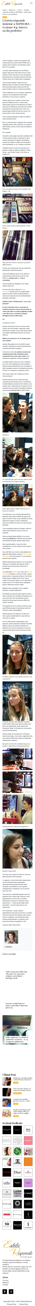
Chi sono (5, 1280)
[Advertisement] (17, 46)
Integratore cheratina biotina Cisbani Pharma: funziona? (22, 1079)
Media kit (6, 1283)
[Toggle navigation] (31, 3)
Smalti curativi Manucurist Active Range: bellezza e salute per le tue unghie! (21, 1111)
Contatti (5, 1285)
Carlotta (8, 947)
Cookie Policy (23, 1304)
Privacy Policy (11, 1304)
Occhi (19, 10)
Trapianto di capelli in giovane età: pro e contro (21, 1100)
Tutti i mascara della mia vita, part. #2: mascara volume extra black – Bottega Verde (16, 975)
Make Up (12, 10)
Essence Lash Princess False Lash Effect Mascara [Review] (17, 1005)
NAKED (14, 572)
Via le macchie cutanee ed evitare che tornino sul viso (22, 1089)
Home (5, 10)
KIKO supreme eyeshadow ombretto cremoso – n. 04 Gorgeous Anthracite (17, 1039)
